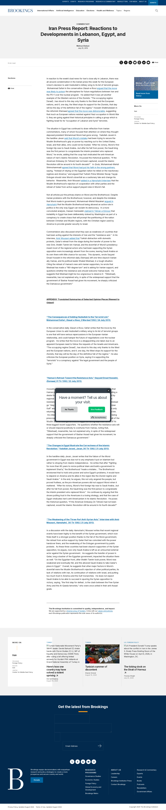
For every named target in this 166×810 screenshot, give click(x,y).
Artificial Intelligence (65, 10)
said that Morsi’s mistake (75, 138)
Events (73, 1)
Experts (65, 1)
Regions (127, 10)
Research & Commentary (106, 1)
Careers (114, 777)
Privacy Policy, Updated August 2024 (21, 807)
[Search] (156, 10)
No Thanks (69, 409)
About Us (142, 1)
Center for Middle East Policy (144, 123)
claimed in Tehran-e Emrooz (97, 211)
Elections (90, 10)
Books (139, 781)
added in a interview (96, 180)
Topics (119, 10)
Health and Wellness (105, 10)
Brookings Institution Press (121, 781)
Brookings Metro (91, 793)
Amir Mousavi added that (68, 238)
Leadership (115, 773)
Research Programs (86, 1)
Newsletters (122, 1)
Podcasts (140, 784)
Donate (153, 2)
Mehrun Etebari (83, 46)
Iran (135, 111)
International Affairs (45, 10)
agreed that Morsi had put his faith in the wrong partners (88, 167)
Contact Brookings (118, 784)
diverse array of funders (76, 611)
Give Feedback (97, 409)
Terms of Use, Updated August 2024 (49, 807)
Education (80, 10)
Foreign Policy (139, 119)
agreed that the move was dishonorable (86, 111)
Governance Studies (93, 776)
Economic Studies (92, 780)
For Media (133, 1)
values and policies (105, 611)
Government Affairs (144, 791)
